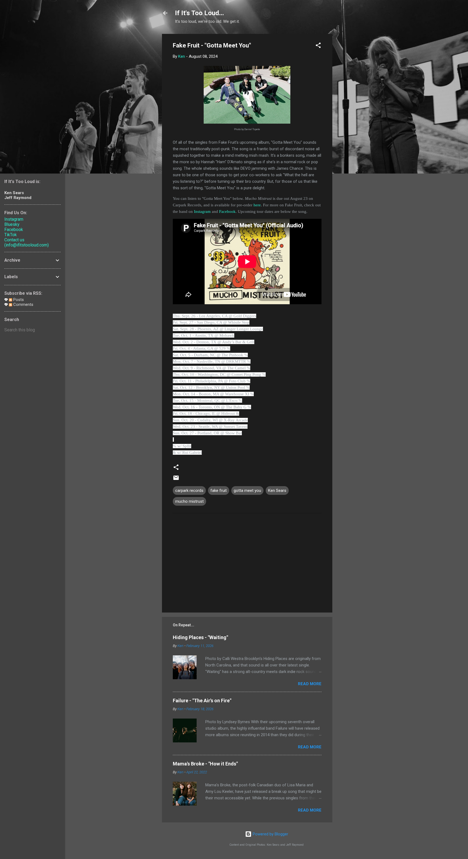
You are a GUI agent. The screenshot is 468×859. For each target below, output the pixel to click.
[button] (318, 46)
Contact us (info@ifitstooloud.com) (26, 242)
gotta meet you (247, 490)
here (257, 205)
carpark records (189, 490)
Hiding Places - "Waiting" (200, 637)
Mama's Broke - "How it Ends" (205, 764)
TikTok (10, 234)
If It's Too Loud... (199, 13)
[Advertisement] (354, 115)
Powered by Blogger (270, 834)
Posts (18, 299)
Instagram (202, 211)
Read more (309, 683)
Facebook (227, 211)
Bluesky (12, 224)
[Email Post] (176, 479)
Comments (22, 304)
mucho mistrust (189, 501)
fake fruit (218, 490)
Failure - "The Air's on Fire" (202, 700)
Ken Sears (277, 490)
